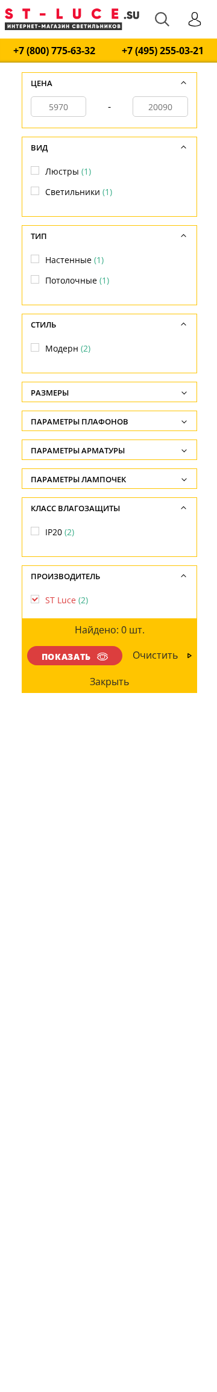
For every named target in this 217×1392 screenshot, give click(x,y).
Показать (66, 656)
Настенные (74, 260)
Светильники (78, 191)
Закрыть (110, 681)
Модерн (67, 348)
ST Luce (66, 600)
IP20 (59, 532)
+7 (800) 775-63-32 (54, 51)
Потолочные (77, 280)
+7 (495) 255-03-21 (163, 51)
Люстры (68, 171)
